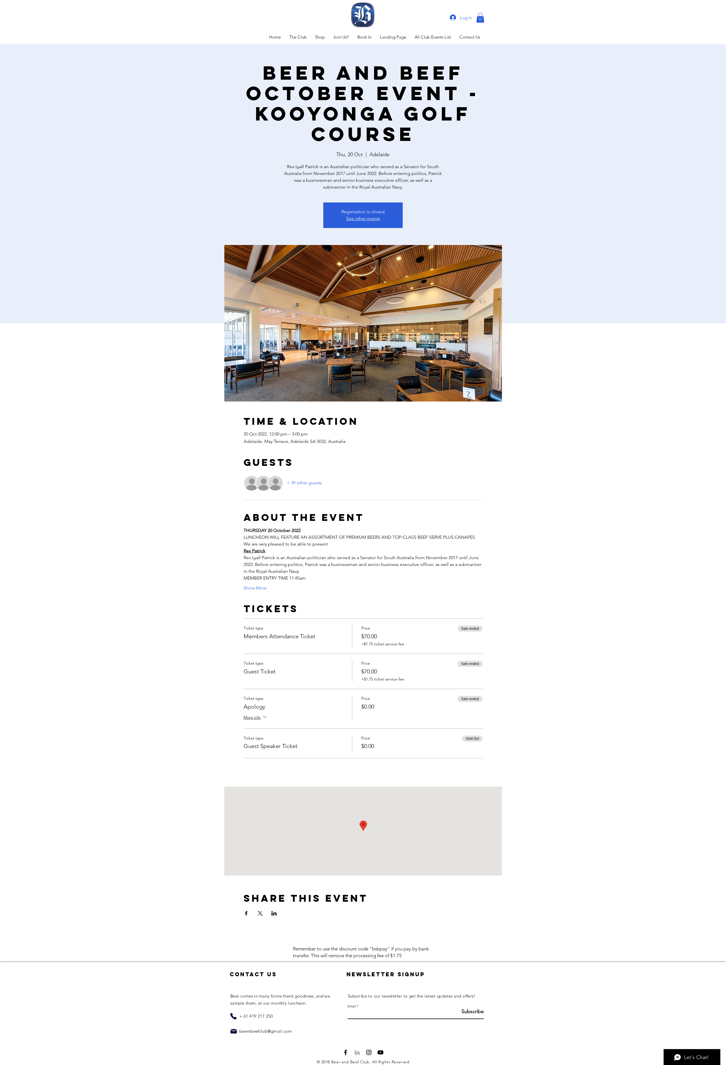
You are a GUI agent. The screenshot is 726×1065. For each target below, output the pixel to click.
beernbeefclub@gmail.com (265, 1031)
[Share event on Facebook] (246, 913)
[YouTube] (380, 1052)
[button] (480, 18)
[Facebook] (345, 1052)
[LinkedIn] (357, 1052)
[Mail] (233, 1031)
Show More (255, 588)
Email (352, 1006)
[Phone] (233, 1016)
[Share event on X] (260, 913)
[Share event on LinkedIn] (274, 913)
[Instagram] (368, 1052)
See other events (363, 218)
